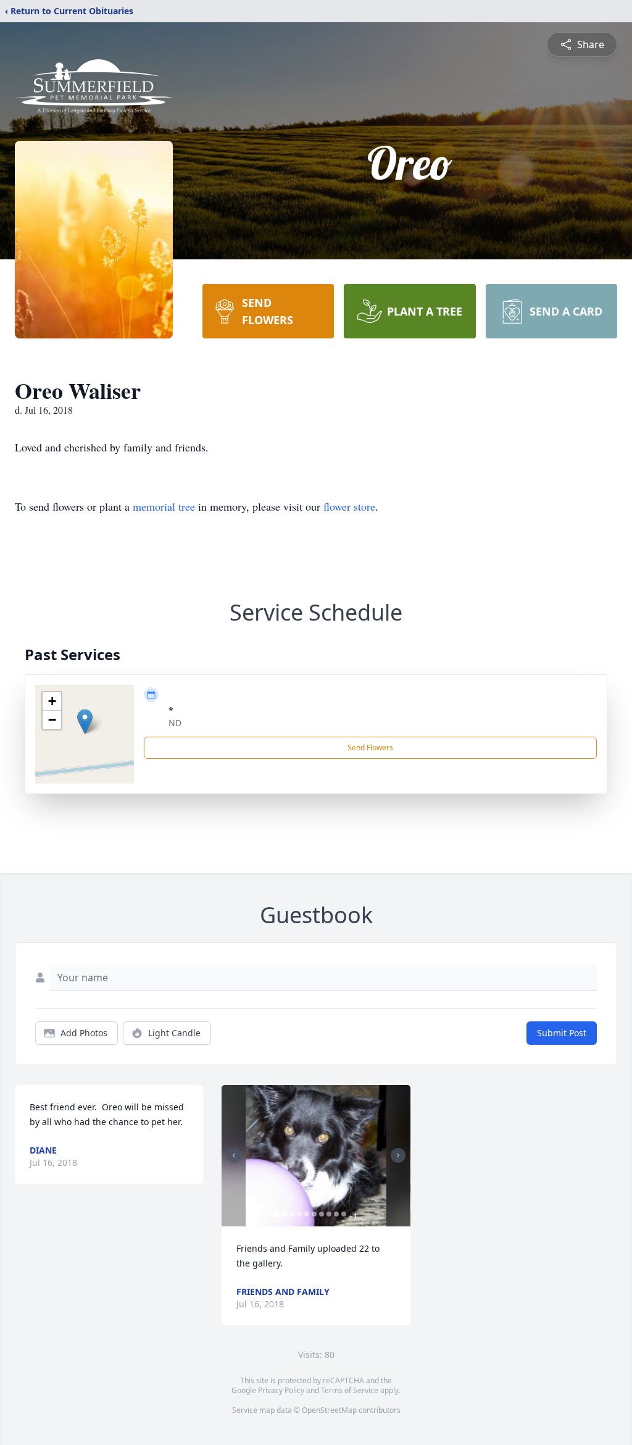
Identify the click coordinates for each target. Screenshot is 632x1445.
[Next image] (398, 1155)
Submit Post (561, 1033)
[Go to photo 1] (277, 1214)
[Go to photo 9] (336, 1214)
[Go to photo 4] (299, 1214)
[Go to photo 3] (291, 1214)
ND (174, 723)
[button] (85, 721)
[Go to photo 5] (306, 1214)
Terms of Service (349, 1390)
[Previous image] (234, 1155)
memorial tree (164, 506)
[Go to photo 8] (328, 1214)
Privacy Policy (281, 1390)
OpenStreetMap (329, 1410)
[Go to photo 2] (284, 1214)
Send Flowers (370, 747)
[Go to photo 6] (314, 1214)
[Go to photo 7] (321, 1214)
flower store (349, 506)
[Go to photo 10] (343, 1214)
